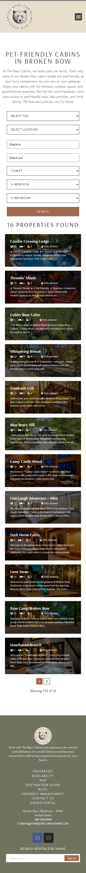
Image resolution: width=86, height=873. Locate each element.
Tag (9, 110)
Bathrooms (13, 192)
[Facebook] (38, 838)
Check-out (12, 151)
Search (72, 858)
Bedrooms (12, 178)
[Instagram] (49, 838)
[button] (78, 16)
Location (12, 123)
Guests (11, 164)
